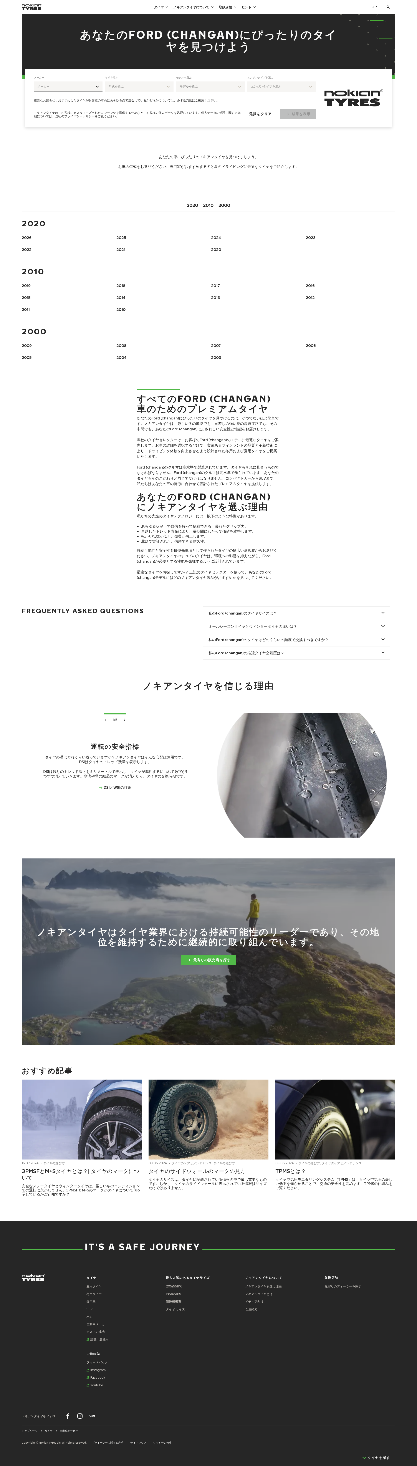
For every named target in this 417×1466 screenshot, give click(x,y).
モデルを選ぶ (184, 77)
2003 (216, 357)
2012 (310, 297)
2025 (121, 237)
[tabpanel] (175, 98)
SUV (89, 1309)
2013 (215, 297)
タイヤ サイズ (175, 1309)
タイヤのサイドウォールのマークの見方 (197, 1171)
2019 (26, 285)
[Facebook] (68, 1416)
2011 (26, 309)
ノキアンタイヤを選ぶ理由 (263, 1286)
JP (374, 7)
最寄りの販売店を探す (212, 960)
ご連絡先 (251, 1309)
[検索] (388, 7)
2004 (121, 357)
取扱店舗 (225, 7)
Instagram (98, 1370)
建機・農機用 (99, 1339)
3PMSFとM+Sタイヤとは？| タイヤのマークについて (80, 1174)
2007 (216, 345)
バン (89, 1317)
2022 (26, 249)
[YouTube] (92, 1416)
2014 (120, 297)
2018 (120, 285)
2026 (26, 237)
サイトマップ (138, 1442)
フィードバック (97, 1362)
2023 (311, 237)
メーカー (39, 77)
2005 (27, 357)
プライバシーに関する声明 (107, 1442)
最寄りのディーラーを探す (343, 1286)
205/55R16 (174, 1286)
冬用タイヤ (94, 1294)
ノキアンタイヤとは (259, 1294)
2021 (120, 249)
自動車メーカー (97, 1324)
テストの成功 (95, 1331)
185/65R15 (173, 1301)
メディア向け (254, 1301)
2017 (215, 285)
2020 (192, 205)
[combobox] (68, 86)
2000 (224, 205)
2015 (26, 297)
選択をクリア (260, 114)
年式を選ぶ (111, 77)
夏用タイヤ (94, 1286)
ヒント (247, 7)
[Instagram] (80, 1416)
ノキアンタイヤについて (191, 7)
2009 (27, 345)
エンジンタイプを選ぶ (260, 77)
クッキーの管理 (162, 1442)
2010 (208, 205)
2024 (216, 237)
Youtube (96, 1385)
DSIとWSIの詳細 (117, 787)
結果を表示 (301, 114)
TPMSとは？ (290, 1171)
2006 (311, 345)
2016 (310, 285)
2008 (121, 345)
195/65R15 (173, 1294)
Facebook (97, 1377)
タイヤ (159, 7)
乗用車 (91, 1301)
